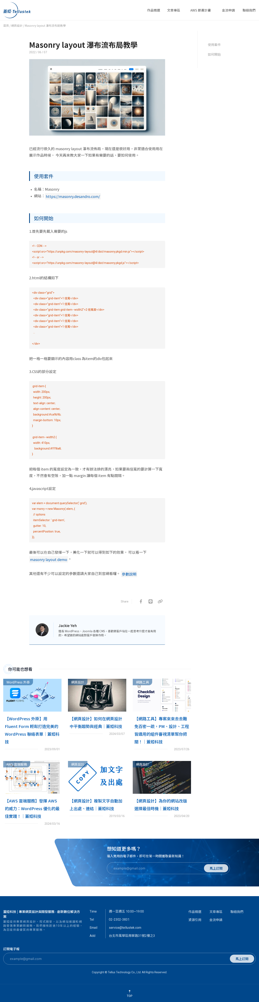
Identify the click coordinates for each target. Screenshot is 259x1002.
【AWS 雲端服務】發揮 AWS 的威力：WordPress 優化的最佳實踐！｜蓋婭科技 (32, 808)
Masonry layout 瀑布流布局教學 (83, 44)
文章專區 (173, 12)
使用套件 (214, 44)
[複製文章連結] (160, 601)
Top (129, 996)
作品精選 (153, 12)
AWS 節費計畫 (200, 12)
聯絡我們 (249, 12)
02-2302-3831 (119, 919)
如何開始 (214, 54)
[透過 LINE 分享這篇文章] (150, 601)
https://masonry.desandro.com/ (73, 196)
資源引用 (194, 919)
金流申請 (228, 12)
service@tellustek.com (125, 928)
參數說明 (129, 574)
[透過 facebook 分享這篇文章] (141, 601)
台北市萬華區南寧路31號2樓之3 (132, 936)
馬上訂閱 (216, 868)
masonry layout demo (48, 559)
